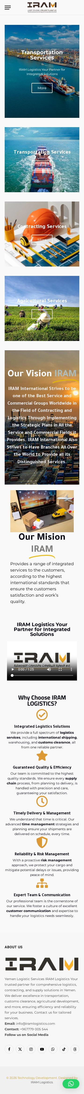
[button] (71, 1083)
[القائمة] (8, 7)
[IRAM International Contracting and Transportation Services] (42, 7)
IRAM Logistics (42, 1082)
